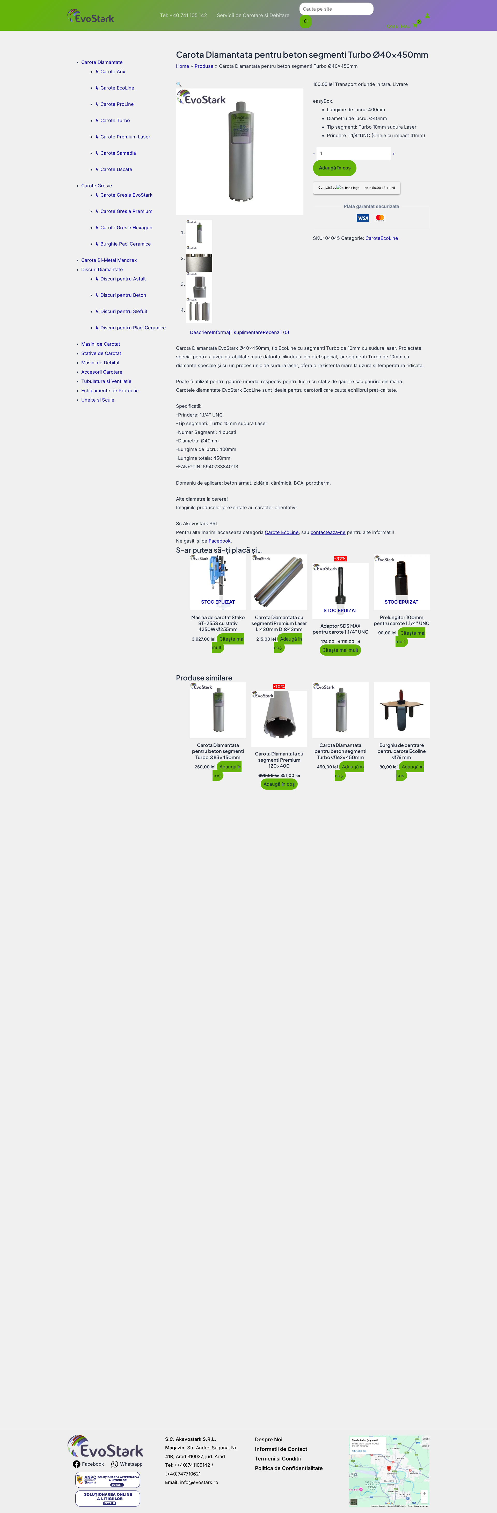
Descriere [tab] (201, 332)
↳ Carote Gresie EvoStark (123, 195)
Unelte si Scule (97, 400)
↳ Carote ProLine (114, 104)
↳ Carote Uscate (113, 169)
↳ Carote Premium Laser (122, 136)
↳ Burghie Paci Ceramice (123, 244)
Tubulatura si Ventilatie (106, 381)
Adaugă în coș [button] (288, 643)
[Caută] (305, 21)
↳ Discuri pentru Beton (120, 295)
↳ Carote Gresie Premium (123, 211)
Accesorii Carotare (101, 372)
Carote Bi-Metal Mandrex (109, 260)
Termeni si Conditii (278, 1459)
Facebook (220, 541)
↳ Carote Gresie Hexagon (123, 227)
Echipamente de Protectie (110, 390)
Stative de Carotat (101, 353)
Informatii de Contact (281, 1449)
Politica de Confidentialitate (289, 1468)
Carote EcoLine (282, 532)
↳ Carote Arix (110, 71)
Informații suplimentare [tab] (237, 332)
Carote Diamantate (102, 62)
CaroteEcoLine (382, 238)
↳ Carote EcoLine (114, 88)
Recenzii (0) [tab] (276, 332)
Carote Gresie (96, 185)
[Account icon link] (427, 15)
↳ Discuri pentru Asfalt (120, 278)
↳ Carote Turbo (112, 120)
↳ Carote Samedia (115, 153)
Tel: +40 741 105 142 (183, 15)
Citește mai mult (228, 643)
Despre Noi (268, 1439)
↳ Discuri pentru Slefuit (121, 311)
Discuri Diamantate (102, 269)
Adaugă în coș (335, 167)
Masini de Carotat (100, 344)
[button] (179, 84)
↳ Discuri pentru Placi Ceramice (130, 327)
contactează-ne (328, 532)
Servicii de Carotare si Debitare (253, 15)
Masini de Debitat (100, 362)
